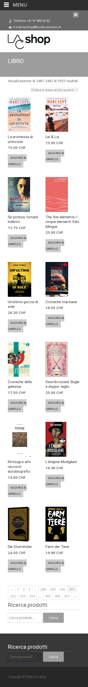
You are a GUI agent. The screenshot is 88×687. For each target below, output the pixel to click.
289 (53, 589)
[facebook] (76, 15)
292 (13, 596)
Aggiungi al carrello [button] (17, 161)
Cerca (53, 617)
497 (67, 596)
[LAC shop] (25, 40)
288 (43, 589)
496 (57, 596)
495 (48, 596)
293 (22, 596)
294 (32, 596)
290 (62, 589)
